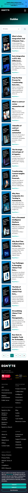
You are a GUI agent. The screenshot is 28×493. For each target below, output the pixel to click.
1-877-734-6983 (7, 370)
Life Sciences (5, 390)
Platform (18, 403)
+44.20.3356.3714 (9, 372)
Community (18, 447)
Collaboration (19, 391)
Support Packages (20, 439)
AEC (3, 387)
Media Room (5, 440)
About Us (4, 434)
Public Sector (5, 400)
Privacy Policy (6, 458)
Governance (19, 397)
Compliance (5, 465)
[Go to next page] (24, 355)
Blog (16, 410)
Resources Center (20, 421)
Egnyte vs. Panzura (5, 423)
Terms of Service (6, 455)
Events (17, 416)
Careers (4, 437)
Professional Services (19, 435)
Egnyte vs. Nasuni (7, 427)
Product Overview (20, 389)
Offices (4, 443)
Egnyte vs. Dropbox (5, 414)
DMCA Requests (6, 468)
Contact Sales (6, 446)
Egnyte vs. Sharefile (5, 418)
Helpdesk (18, 442)
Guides (17, 413)
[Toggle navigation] (25, 10)
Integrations (19, 400)
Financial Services (7, 393)
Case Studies (19, 418)
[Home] (5, 10)
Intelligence (18, 394)
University (18, 445)
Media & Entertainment (6, 396)
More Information (14, 490)
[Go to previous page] (4, 355)
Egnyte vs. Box (6, 410)
